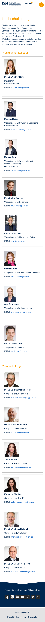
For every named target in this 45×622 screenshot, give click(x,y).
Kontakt (10, 617)
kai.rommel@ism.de (19, 206)
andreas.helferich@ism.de (22, 537)
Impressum (21, 617)
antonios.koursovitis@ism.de (23, 572)
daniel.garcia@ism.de (20, 432)
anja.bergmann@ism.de (21, 312)
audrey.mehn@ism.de (20, 88)
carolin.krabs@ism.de (20, 277)
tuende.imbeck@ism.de (21, 467)
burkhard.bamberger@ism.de (23, 398)
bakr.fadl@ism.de (18, 241)
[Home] (20, 3)
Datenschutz (33, 617)
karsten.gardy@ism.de (20, 170)
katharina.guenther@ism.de (22, 502)
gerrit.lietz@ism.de (19, 351)
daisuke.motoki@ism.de (21, 130)
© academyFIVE (22, 612)
